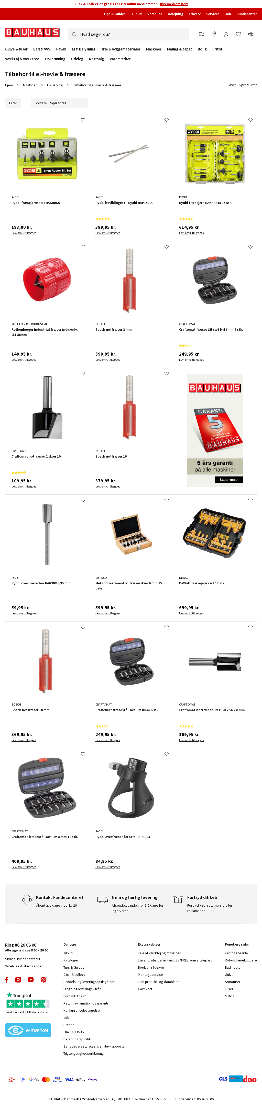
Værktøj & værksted (22, 59)
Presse (68, 1024)
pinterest (43, 979)
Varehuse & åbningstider (24, 966)
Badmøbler (233, 967)
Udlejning (175, 14)
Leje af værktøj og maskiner (159, 953)
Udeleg (77, 59)
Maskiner (153, 49)
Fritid (217, 49)
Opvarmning (55, 59)
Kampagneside (236, 953)
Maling (230, 996)
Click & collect (74, 974)
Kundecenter (247, 14)
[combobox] (128, 34)
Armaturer (233, 981)
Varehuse (154, 14)
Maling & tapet (179, 49)
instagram (18, 979)
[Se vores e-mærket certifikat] (28, 1030)
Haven (61, 49)
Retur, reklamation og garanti (85, 1003)
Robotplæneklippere (241, 960)
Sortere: (41, 103)
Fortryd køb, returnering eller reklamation (209, 908)
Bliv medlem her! (174, 4)
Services (213, 14)
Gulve (229, 974)
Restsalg (96, 59)
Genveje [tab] (69, 944)
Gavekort (145, 989)
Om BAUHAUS (73, 1032)
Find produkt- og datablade (159, 981)
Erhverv (195, 14)
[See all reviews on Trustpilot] (28, 1000)
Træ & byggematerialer (120, 49)
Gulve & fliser (16, 49)
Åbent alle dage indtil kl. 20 (56, 905)
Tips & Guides (114, 14)
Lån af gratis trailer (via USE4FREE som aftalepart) (175, 960)
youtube (30, 979)
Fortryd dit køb (74, 996)
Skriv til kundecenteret (22, 959)
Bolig (202, 49)
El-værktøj (55, 85)
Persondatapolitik (77, 1039)
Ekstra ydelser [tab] (149, 944)
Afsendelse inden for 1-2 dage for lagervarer (137, 908)
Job (228, 14)
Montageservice (150, 974)
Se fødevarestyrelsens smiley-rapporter (94, 1046)
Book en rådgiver (151, 967)
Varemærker (120, 58)
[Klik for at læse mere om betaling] (61, 1079)
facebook (7, 979)
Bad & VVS (41, 49)
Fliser (229, 989)
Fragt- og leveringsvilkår (82, 989)
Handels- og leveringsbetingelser (89, 981)
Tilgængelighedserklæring (83, 1053)
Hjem (9, 85)
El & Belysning (83, 49)
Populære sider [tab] (237, 944)
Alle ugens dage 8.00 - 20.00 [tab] (26, 947)
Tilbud (136, 14)
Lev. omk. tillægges (24, 233)
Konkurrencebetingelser (82, 1010)
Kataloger (71, 960)
